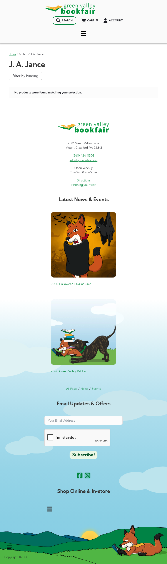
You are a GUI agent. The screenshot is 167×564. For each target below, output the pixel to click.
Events (96, 389)
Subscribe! (83, 455)
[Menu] (83, 33)
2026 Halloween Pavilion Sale (71, 284)
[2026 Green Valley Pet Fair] (83, 332)
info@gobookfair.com (83, 160)
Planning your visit (83, 185)
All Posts (71, 389)
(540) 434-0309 (83, 155)
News (84, 389)
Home (12, 54)
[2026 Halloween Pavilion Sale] (83, 244)
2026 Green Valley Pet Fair (69, 371)
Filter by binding (25, 76)
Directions (83, 180)
